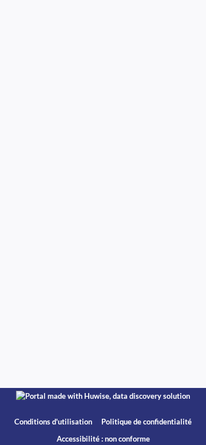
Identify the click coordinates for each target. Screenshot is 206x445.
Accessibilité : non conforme (103, 439)
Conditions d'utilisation (54, 422)
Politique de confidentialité (146, 422)
